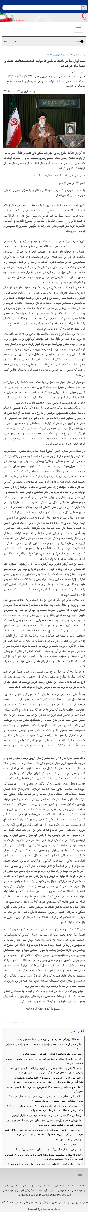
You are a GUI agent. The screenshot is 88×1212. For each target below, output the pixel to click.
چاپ (77, 41)
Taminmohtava (51, 1209)
